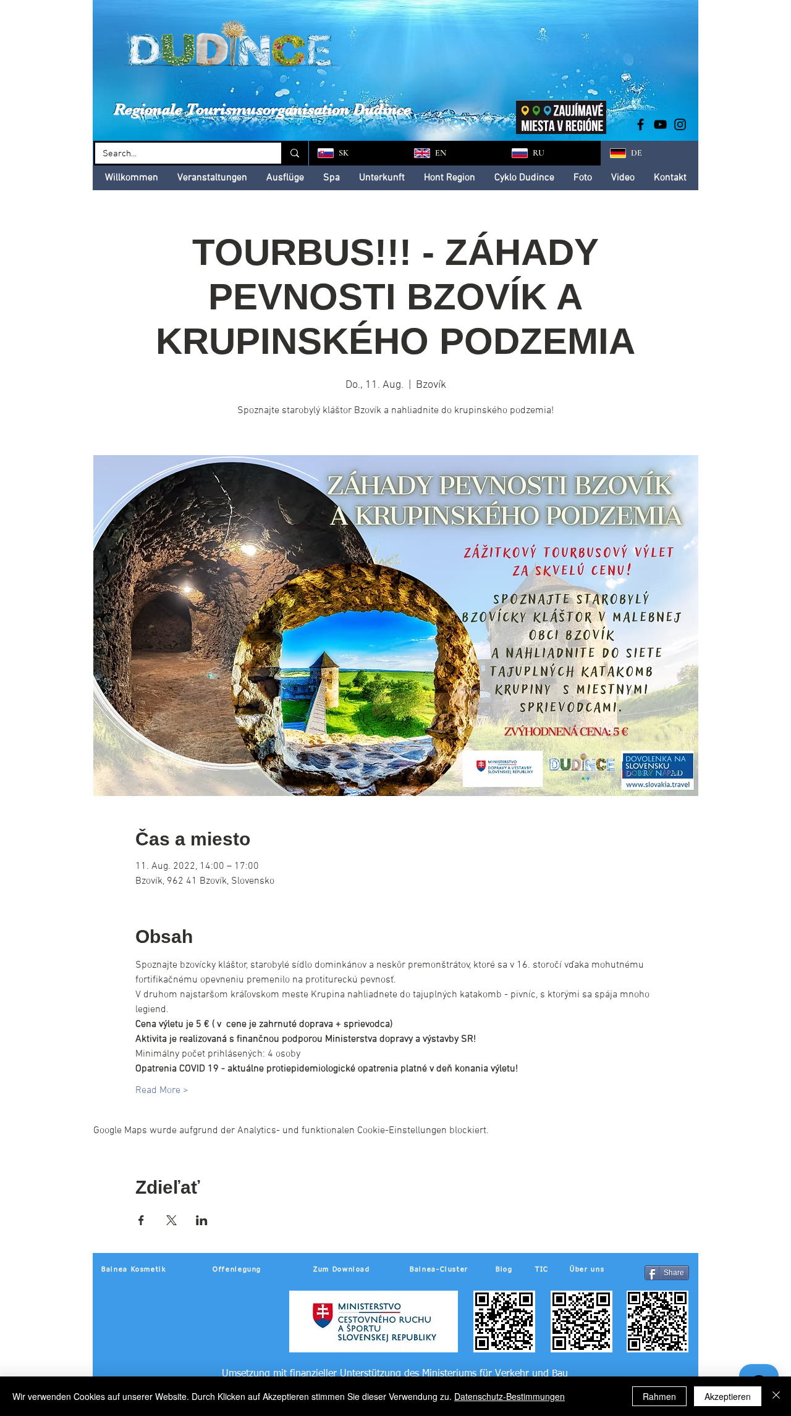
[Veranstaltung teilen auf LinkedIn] (202, 1220)
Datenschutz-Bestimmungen (509, 1396)
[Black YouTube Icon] (660, 124)
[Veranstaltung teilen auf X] (171, 1220)
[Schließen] (776, 1396)
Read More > (161, 1090)
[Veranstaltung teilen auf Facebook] (141, 1220)
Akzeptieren (727, 1396)
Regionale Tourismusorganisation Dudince (262, 109)
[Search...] (294, 153)
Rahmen (659, 1396)
